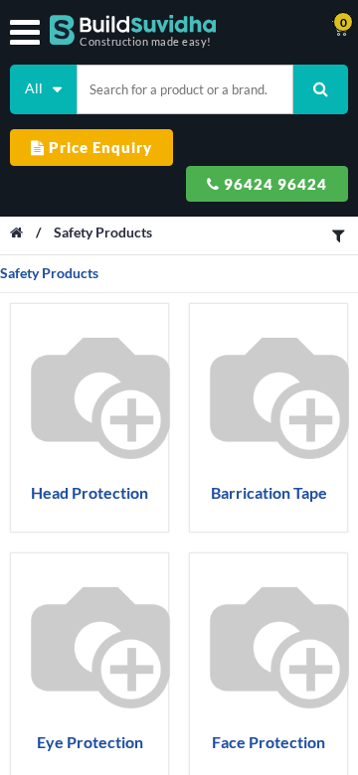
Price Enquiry (98, 147)
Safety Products (103, 232)
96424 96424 (273, 184)
